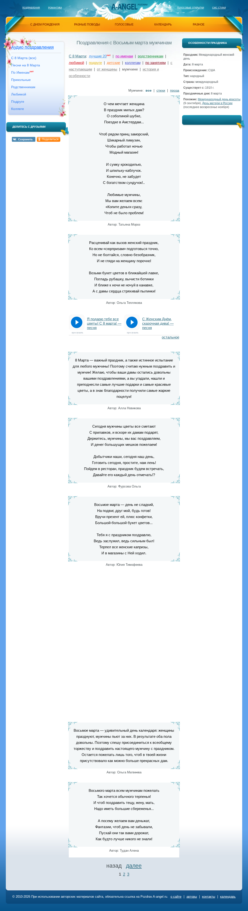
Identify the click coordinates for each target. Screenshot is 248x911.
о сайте (175, 896)
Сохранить (25, 139)
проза (174, 90)
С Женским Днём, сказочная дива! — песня (158, 323)
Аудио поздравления (32, 47)
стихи (160, 90)
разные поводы (87, 24)
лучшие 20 (98, 56)
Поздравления (31, 8)
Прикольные (21, 80)
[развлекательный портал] (124, 6)
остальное (170, 337)
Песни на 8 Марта (25, 65)
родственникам (150, 56)
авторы (191, 896)
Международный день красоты (219, 99)
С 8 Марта (77, 56)
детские (113, 63)
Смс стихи (219, 8)
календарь (163, 24)
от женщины (107, 69)
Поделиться (50, 139)
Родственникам (23, 87)
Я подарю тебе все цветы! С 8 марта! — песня (104, 323)
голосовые (124, 24)
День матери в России (217, 103)
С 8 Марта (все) (23, 58)
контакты (208, 896)
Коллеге (17, 109)
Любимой (18, 94)
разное (198, 24)
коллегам (132, 63)
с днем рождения (45, 24)
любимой (76, 63)
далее (134, 866)
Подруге (17, 101)
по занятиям (155, 63)
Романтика (55, 8)
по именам (124, 56)
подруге (95, 63)
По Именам (22, 72)
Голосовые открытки (190, 8)
